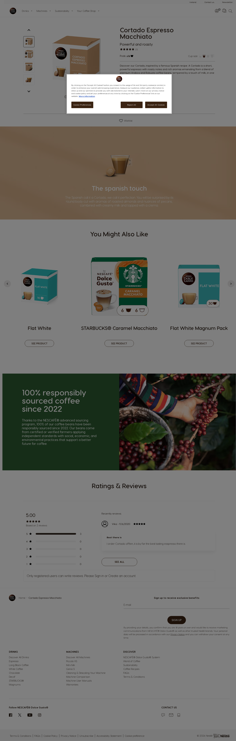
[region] (119, 94)
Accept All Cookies (155, 105)
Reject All (131, 105)
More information (87, 96)
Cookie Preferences (82, 105)
